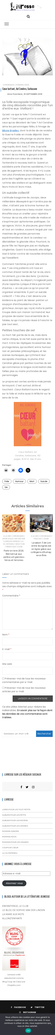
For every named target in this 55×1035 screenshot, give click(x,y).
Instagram (29, 1012)
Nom (5, 634)
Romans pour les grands (15, 842)
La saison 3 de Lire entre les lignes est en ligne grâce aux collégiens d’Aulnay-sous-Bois (41, 549)
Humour (19, 481)
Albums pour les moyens (15, 820)
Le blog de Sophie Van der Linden (23, 910)
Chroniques (8, 85)
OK (28, 1030)
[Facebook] (21, 787)
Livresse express (12, 541)
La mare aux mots (13, 914)
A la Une (7, 536)
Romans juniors (10, 831)
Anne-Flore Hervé (14, 94)
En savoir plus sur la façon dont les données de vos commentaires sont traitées (27, 714)
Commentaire (11, 595)
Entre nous (7, 538)
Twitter (39, 1007)
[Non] (51, 1024)
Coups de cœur (10, 847)
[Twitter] (27, 787)
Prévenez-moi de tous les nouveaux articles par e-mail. (24, 689)
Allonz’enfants (12, 918)
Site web (7, 664)
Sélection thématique (14, 545)
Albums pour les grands (15, 826)
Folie (7, 481)
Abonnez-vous (14, 883)
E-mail (6, 649)
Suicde (43, 481)
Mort (32, 481)
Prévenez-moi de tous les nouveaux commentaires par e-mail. (24, 680)
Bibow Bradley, (10, 130)
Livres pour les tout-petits (16, 809)
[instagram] (33, 787)
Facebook (20, 1007)
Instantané (19, 538)
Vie (6, 487)
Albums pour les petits (14, 815)
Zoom (19, 546)
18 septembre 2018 (33, 94)
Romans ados (22, 85)
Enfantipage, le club (15, 906)
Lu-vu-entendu (13, 542)
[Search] (28, 16)
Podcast (38, 538)
